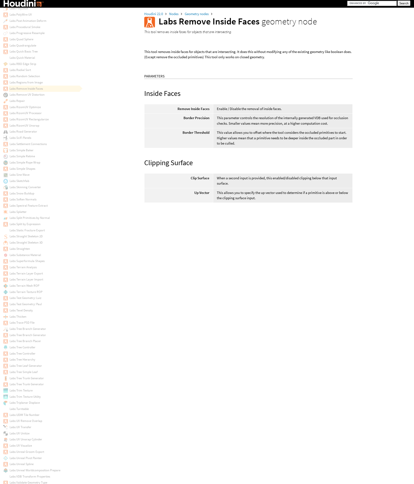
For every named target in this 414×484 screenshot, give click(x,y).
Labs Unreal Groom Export (27, 452)
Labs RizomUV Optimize (25, 107)
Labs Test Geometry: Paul (26, 304)
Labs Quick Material (22, 58)
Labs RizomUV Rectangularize (29, 119)
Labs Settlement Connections (28, 144)
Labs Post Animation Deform (28, 21)
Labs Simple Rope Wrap (25, 162)
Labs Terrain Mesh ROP (24, 286)
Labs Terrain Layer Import (26, 279)
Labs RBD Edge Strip (23, 64)
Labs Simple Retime (22, 156)
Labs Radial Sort (20, 70)
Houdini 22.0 (154, 14)
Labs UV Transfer (20, 427)
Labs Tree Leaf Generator (26, 366)
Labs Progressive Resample (27, 33)
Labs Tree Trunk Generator (27, 378)
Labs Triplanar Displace (25, 403)
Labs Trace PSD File (22, 323)
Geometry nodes (197, 14)
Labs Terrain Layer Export (26, 273)
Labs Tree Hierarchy (22, 359)
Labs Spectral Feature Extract (29, 206)
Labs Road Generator (23, 131)
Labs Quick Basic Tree (24, 51)
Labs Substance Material (25, 255)
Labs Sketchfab (19, 181)
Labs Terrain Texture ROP (26, 292)
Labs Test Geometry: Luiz (25, 298)
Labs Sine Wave (19, 175)
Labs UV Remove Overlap (26, 421)
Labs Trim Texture (21, 390)
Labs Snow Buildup (22, 193)
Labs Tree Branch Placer (25, 341)
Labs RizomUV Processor (26, 113)
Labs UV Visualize (21, 445)
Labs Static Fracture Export (27, 230)
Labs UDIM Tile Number (25, 415)
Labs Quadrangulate (23, 45)
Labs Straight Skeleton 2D (26, 236)
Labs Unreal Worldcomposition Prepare (35, 470)
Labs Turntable (19, 409)
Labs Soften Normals (23, 199)
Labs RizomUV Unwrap (24, 125)
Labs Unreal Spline (22, 464)
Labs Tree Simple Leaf (24, 372)
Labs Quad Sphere (21, 39)
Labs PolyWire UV (21, 14)
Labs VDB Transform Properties (30, 476)
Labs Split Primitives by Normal (30, 218)
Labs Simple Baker (22, 150)
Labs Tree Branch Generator (28, 329)
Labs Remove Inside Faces (26, 89)
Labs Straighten (20, 249)
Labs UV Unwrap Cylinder (26, 439)
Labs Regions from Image (26, 82)
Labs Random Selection (25, 76)
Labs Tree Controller (22, 347)
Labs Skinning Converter (25, 187)
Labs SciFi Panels (20, 138)
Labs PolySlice (19, 8)
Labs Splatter (18, 212)
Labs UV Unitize (19, 433)
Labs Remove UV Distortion (27, 95)
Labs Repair (17, 101)
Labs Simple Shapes (22, 169)
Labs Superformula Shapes (27, 261)
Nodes (174, 14)
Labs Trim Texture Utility (25, 397)
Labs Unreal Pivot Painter (26, 458)
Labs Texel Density (21, 310)
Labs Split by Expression (25, 224)
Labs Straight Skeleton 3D (26, 242)
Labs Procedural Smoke (25, 27)
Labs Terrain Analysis (23, 267)
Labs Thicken (18, 317)
